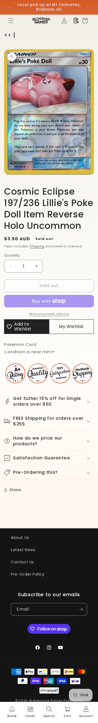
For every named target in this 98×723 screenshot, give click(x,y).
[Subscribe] (81, 609)
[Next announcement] (88, 7)
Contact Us (22, 562)
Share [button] (15, 489)
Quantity (12, 255)
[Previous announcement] (10, 7)
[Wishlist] (76, 21)
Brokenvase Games (45, 700)
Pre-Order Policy (28, 574)
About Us (20, 537)
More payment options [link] (49, 314)
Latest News (23, 549)
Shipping (37, 246)
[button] (11, 21)
